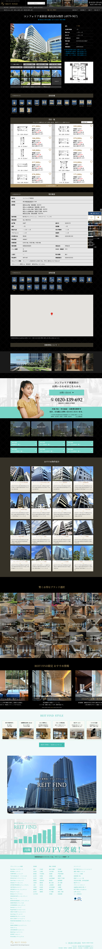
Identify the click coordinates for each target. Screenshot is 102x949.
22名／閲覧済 (53, 10)
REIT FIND (6, 7)
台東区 (41, 878)
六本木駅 (51, 871)
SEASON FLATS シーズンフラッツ (18, 896)
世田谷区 (42, 880)
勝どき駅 (51, 882)
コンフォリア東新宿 (27, 7)
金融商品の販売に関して (80, 887)
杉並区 (41, 887)
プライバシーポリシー (79, 885)
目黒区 (41, 876)
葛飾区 (41, 891)
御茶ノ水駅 (60, 891)
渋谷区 (35, 871)
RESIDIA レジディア (15, 871)
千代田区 (42, 873)
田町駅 (50, 880)
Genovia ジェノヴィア (15, 907)
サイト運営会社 (79, 416)
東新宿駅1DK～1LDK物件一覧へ (46, 450)
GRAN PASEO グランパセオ (17, 903)
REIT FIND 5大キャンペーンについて (83, 869)
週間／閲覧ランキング (79, 871)
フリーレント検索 (78, 873)
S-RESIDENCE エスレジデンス (17, 905)
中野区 (35, 887)
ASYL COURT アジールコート (17, 918)
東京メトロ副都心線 (28, 207)
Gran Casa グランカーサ (16, 914)
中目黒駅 (60, 889)
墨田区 (35, 880)
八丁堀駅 (51, 891)
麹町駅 (59, 885)
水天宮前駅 (52, 887)
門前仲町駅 (60, 873)
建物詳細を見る (17, 95)
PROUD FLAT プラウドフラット (18, 878)
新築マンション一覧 (79, 878)
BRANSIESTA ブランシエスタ (17, 916)
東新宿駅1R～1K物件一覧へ (45, 443)
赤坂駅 (50, 873)
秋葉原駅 (60, 894)
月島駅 (50, 894)
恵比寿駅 (60, 871)
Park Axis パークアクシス (16, 869)
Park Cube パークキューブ (17, 880)
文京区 (35, 878)
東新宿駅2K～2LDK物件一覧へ (74, 443)
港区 (34, 869)
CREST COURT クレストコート (18, 912)
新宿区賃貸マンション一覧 (16, 7)
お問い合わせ (65, 392)
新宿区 (28, 201)
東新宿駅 (33, 205)
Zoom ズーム (13, 927)
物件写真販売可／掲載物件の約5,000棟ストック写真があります (36, 86)
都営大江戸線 (26, 205)
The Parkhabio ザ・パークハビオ (18, 876)
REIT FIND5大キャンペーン (51, 745)
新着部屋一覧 (77, 876)
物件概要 (82, 10)
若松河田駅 (34, 213)
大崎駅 (59, 887)
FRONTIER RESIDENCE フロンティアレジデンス (20, 922)
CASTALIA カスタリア (15, 887)
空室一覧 (96, 10)
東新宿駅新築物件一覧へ (16, 443)
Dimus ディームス (14, 891)
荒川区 (41, 885)
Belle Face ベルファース (16, 932)
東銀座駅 (51, 889)
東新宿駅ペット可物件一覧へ (17, 450)
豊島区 (41, 882)
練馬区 (41, 889)
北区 (34, 885)
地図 (89, 10)
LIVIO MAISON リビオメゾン (17, 929)
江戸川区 (35, 894)
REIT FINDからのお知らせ (80, 889)
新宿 (31, 201)
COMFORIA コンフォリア (16, 873)
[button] (43, 707)
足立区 (35, 891)
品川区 (35, 876)
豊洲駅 (59, 876)
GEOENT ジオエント (15, 934)
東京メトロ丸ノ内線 (28, 209)
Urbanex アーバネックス (16, 882)
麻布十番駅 (52, 869)
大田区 (35, 882)
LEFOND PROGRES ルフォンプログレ (19, 885)
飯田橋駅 (60, 880)
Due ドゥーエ (13, 898)
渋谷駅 (59, 869)
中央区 (41, 869)
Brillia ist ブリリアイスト (16, 894)
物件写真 (75, 10)
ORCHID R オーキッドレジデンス (18, 889)
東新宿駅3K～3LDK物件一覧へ (74, 450)
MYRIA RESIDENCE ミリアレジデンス (19, 900)
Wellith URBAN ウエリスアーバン (18, 925)
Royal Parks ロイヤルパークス (17, 909)
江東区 (41, 871)
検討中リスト (77, 882)
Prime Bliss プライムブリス (17, 936)
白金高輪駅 (52, 878)
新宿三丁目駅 (38, 209)
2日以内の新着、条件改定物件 (81, 880)
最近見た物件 (91, 219)
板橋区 (35, 889)
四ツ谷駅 (60, 882)
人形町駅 (51, 885)
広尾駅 (50, 876)
